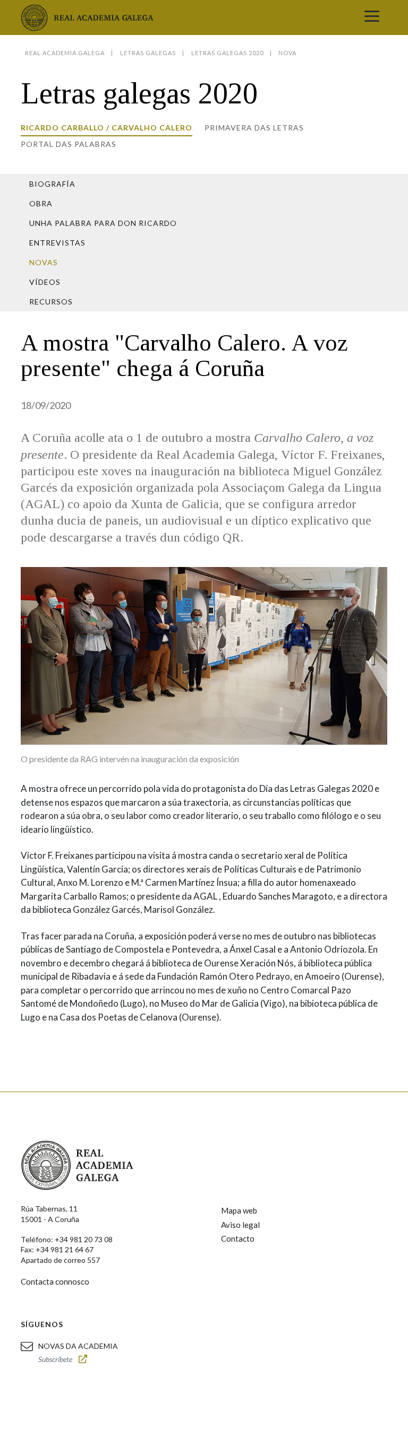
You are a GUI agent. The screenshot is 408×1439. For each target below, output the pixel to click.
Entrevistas (57, 242)
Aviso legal (240, 1224)
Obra (41, 203)
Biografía (52, 183)
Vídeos (45, 281)
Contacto (237, 1238)
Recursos (51, 301)
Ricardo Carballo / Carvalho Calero (106, 127)
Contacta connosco (55, 1281)
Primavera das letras (254, 127)
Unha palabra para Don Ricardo (103, 223)
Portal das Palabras (68, 144)
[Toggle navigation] (371, 17)
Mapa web (239, 1210)
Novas (43, 262)
